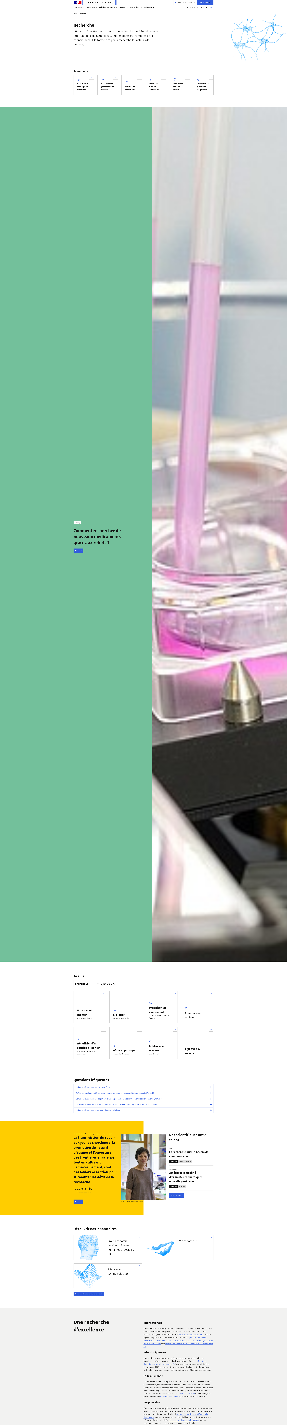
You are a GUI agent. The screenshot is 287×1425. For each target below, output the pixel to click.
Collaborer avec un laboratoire (154, 87)
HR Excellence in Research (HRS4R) (184, 1420)
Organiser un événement (157, 1010)
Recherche (91, 7)
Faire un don (203, 2)
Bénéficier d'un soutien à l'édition (88, 1045)
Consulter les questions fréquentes (203, 87)
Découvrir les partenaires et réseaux (107, 87)
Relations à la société (107, 7)
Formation (78, 7)
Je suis (202, 7)
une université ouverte (170, 1396)
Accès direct (191, 7)
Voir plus (78, 551)
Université (148, 7)
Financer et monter (84, 1012)
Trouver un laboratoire (130, 88)
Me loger (119, 1015)
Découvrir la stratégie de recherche (82, 87)
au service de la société (184, 1393)
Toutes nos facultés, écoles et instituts (89, 1294)
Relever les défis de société (178, 87)
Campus (122, 7)
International (135, 7)
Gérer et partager (124, 1050)
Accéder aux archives (193, 1015)
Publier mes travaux (156, 1048)
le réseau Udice (179, 1340)
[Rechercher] (211, 7)
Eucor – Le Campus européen (191, 1334)
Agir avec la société (192, 1051)
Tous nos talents (176, 1195)
